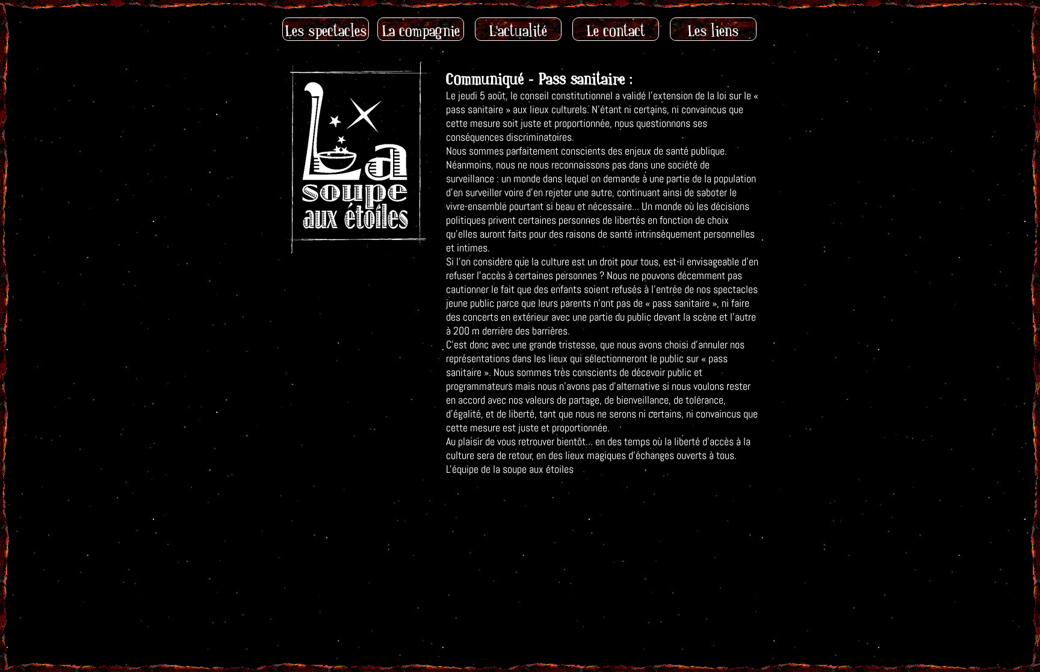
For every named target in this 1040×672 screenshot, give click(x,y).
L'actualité (518, 31)
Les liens (713, 31)
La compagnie (421, 31)
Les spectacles (326, 31)
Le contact (616, 31)
